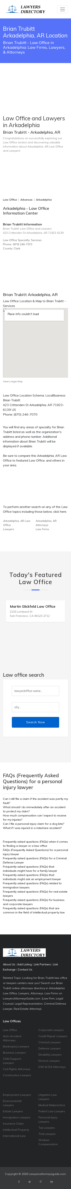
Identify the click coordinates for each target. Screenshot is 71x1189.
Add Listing (24, 964)
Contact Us (25, 969)
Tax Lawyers (46, 1128)
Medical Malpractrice (51, 1105)
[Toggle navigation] (62, 9)
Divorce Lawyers (49, 1061)
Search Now (35, 722)
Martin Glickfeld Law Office (32, 606)
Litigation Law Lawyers (47, 1097)
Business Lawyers (14, 1052)
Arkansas (26, 199)
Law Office (10, 199)
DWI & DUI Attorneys (52, 1067)
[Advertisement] (35, 79)
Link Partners (42, 964)
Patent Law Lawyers (51, 1111)
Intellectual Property (16, 1130)
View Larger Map (13, 381)
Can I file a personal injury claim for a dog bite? (33, 824)
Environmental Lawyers (12, 1103)
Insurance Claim (13, 1123)
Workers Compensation (48, 1142)
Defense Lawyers (49, 1048)
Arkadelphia (44, 199)
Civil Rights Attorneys (16, 1069)
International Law (14, 1136)
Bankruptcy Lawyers (16, 1046)
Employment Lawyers (17, 1095)
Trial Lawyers (47, 1134)
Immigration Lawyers (16, 1117)
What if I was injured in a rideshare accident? (32, 828)
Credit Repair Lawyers (52, 1036)
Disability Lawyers (50, 1054)
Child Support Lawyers (12, 1061)
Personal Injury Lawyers (47, 1119)
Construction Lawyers (17, 1075)
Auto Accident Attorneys (12, 1038)
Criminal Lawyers (49, 1042)
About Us (9, 964)
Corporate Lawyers (51, 1030)
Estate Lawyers (13, 1111)
